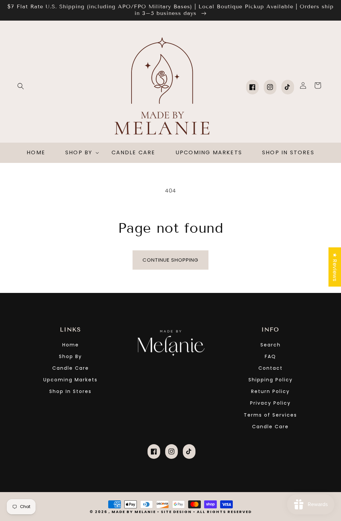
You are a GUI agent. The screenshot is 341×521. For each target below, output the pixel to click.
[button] (20, 86)
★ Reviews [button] (335, 266)
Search (270, 344)
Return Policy (270, 391)
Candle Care (70, 368)
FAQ (270, 356)
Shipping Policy (270, 379)
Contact (270, 368)
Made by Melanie (134, 511)
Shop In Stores (70, 391)
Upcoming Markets (70, 379)
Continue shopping (170, 259)
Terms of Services (270, 415)
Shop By (70, 356)
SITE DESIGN (176, 511)
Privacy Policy (270, 403)
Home (70, 344)
